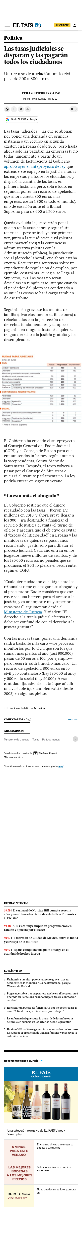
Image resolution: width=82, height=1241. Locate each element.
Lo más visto (13, 970)
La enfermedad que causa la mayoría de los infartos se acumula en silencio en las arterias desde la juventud (40, 1020)
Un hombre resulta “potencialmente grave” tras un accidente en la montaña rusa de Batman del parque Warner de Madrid (39, 983)
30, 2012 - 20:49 (45, 99)
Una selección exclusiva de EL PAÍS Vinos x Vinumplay (36, 1132)
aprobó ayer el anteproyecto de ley (34, 166)
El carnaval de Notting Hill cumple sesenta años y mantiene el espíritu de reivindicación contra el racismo (40, 914)
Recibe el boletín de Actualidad (28, 708)
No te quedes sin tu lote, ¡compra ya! (56, 1191)
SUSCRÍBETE (62, 25)
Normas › (72, 719)
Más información (12, 757)
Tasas (35, 739)
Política (13, 38)
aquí (61, 766)
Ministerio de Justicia (23, 612)
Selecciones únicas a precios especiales (53, 1168)
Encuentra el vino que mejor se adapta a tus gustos (55, 1146)
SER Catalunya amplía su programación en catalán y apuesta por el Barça (38, 928)
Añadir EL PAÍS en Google (24, 119)
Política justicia (51, 739)
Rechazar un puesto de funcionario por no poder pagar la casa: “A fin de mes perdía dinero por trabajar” (42, 1009)
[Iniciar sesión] (75, 25)
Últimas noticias (16, 903)
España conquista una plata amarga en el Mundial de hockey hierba (36, 951)
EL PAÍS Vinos (41, 1074)
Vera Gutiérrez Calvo (41, 93)
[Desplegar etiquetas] (75, 739)
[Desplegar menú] (7, 25)
